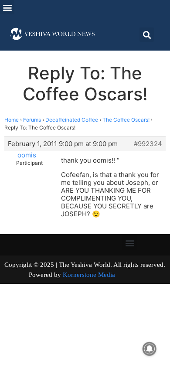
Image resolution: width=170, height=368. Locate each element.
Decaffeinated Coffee (71, 119)
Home (11, 119)
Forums (32, 119)
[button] (7, 7)
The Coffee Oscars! (126, 119)
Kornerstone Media (89, 274)
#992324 (148, 144)
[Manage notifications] (149, 349)
